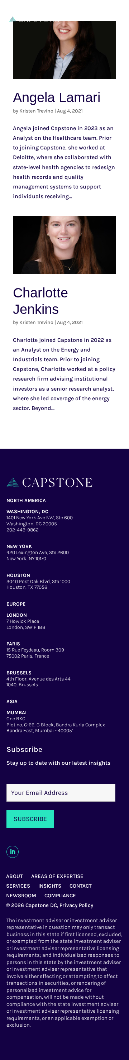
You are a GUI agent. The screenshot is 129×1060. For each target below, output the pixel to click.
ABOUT (14, 876)
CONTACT (81, 886)
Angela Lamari (56, 97)
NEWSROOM (21, 895)
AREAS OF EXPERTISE (57, 876)
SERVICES (18, 886)
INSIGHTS (49, 886)
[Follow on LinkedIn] (12, 852)
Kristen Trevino (36, 111)
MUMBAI (16, 713)
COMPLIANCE (60, 895)
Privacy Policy (76, 905)
